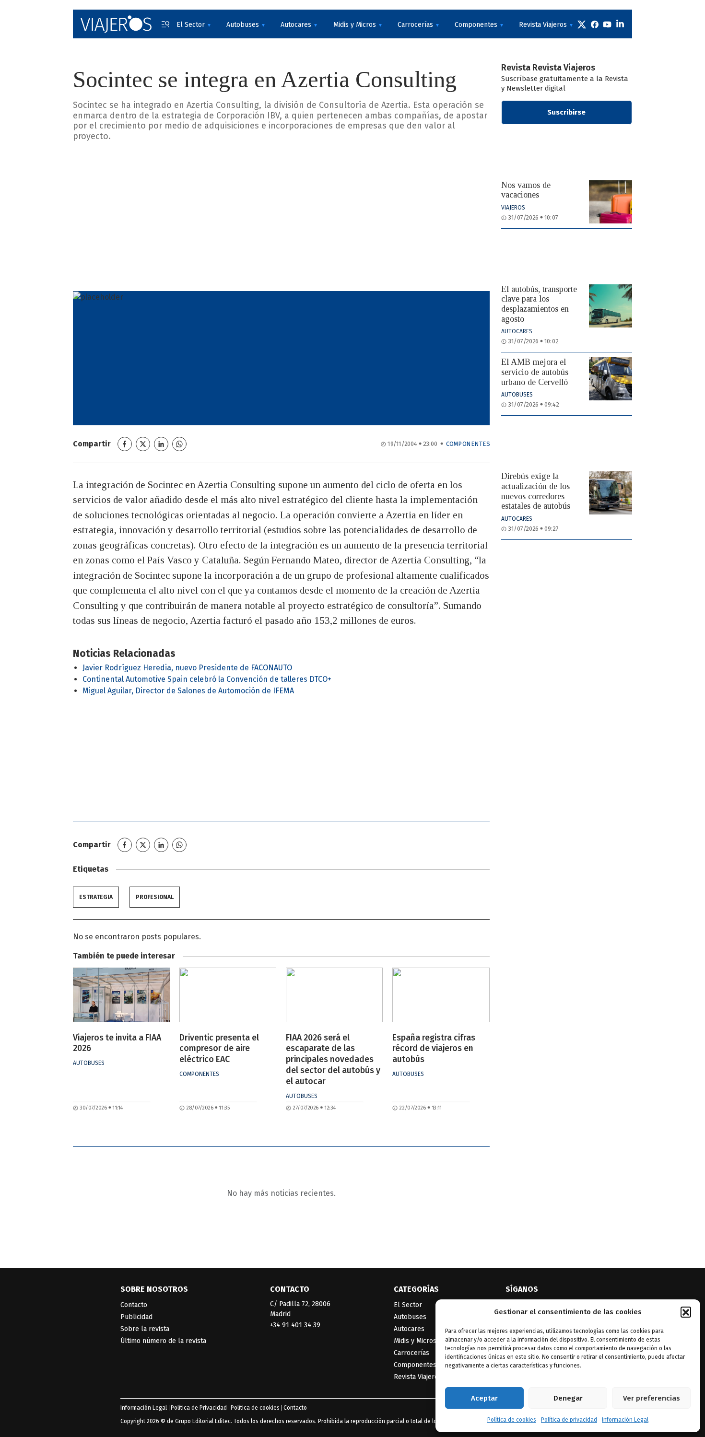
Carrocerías (415, 25)
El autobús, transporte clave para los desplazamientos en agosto (539, 304)
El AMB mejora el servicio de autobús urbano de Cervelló (534, 371)
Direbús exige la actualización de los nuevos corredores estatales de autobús (535, 491)
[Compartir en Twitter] (143, 444)
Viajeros (513, 207)
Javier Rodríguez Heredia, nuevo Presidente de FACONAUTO (187, 667)
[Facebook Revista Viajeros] (594, 24)
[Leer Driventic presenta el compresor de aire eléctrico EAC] (227, 995)
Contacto (133, 1305)
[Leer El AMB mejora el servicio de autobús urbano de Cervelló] (610, 378)
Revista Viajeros (543, 25)
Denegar (568, 1398)
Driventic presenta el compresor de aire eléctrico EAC (219, 1049)
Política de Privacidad (199, 1407)
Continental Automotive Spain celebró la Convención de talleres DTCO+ (206, 679)
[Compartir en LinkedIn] (161, 444)
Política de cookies (511, 1419)
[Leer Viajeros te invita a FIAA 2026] (121, 995)
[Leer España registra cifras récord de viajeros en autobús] (440, 995)
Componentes (476, 25)
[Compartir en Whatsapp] (179, 444)
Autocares (296, 25)
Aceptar (484, 1398)
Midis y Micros (354, 25)
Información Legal (625, 1419)
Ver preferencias (651, 1398)
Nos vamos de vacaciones (526, 190)
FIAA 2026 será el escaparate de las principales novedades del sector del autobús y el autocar (333, 1060)
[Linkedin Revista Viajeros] (620, 24)
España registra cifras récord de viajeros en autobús (433, 1049)
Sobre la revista (144, 1329)
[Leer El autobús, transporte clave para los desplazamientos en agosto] (610, 305)
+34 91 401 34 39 (295, 1325)
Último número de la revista (163, 1341)
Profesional (155, 897)
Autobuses (242, 25)
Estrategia (96, 897)
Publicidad (136, 1317)
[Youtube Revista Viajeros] (607, 24)
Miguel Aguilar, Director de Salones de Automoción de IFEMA (188, 690)
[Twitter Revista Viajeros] (582, 24)
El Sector (190, 25)
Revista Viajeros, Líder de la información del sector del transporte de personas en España (116, 24)
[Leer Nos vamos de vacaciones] (610, 201)
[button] (686, 1312)
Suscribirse (566, 112)
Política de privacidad (569, 1419)
